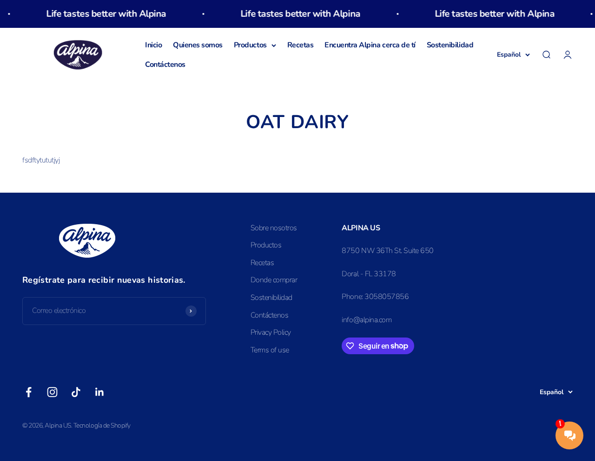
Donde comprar (274, 280)
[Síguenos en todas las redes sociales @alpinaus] (28, 392)
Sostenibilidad (450, 45)
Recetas (300, 45)
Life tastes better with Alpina (100, 13)
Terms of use (270, 350)
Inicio (153, 45)
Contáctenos (165, 64)
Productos (250, 45)
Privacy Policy (271, 332)
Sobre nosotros (274, 228)
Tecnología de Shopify (102, 425)
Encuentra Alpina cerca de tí (370, 45)
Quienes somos (198, 45)
